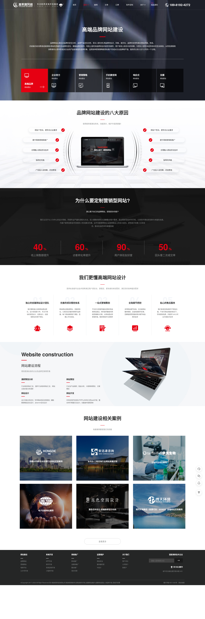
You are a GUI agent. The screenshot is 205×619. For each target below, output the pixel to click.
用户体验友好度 (123, 255)
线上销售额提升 (40, 255)
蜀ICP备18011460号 (170, 582)
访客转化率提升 (82, 255)
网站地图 (181, 582)
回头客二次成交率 (165, 255)
